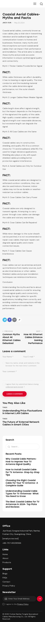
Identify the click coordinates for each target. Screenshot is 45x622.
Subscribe (39, 600)
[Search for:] (22, 446)
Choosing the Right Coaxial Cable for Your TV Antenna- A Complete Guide (22, 483)
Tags (4, 407)
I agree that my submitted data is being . (22, 385)
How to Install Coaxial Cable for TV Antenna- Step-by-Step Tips (22, 472)
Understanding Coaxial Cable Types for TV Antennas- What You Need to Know (22, 494)
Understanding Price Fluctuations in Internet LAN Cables (22, 412)
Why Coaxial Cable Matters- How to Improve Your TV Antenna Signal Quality (21, 461)
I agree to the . (17, 604)
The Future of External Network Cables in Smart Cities (20, 423)
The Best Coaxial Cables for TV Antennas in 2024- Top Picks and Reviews (22, 504)
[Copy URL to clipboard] (19, 320)
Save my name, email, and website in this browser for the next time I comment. (23, 364)
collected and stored (14, 387)
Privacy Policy (22, 604)
